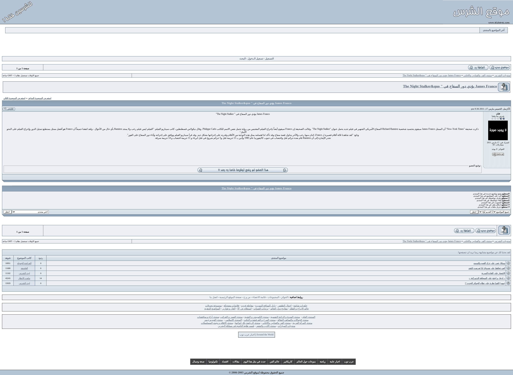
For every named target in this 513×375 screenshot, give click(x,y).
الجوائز (284, 297)
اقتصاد (225, 361)
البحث (242, 58)
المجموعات (273, 297)
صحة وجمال (198, 361)
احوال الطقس (284, 305)
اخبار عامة (335, 361)
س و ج (246, 297)
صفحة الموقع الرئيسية (230, 297)
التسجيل (269, 58)
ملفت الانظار (24, 278)
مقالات (235, 361)
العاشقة (24, 268)
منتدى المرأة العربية (302, 323)
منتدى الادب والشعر (266, 326)
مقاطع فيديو (247, 305)
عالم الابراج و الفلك (299, 308)
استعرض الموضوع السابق (39, 98)
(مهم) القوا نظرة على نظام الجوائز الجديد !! (485, 283)
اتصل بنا (213, 297)
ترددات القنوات (260, 308)
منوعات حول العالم (306, 361)
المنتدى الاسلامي (233, 320)
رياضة (323, 361)
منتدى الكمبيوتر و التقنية (256, 317)
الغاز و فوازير (228, 308)
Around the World (265, 334)
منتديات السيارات (286, 326)
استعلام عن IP (244, 308)
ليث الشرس (24, 273)
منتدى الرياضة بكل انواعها (247, 323)
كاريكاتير (288, 361)
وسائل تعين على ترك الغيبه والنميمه (489, 263)
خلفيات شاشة (300, 305)
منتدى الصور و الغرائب (231, 317)
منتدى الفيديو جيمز (213, 320)
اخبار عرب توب (247, 334)
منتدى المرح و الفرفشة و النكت (260, 320)
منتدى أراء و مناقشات (208, 317)
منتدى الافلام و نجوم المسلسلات (217, 323)
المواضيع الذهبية (212, 308)
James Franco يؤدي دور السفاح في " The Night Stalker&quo (432, 75)
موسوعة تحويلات (213, 305)
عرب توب (349, 361)
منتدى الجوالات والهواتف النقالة (293, 320)
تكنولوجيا (213, 361)
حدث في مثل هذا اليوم (254, 361)
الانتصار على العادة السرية (493, 273)
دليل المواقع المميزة (265, 305)
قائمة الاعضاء (259, 297)
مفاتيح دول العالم (279, 308)
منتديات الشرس (502, 75)
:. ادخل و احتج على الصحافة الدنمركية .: (487, 278)
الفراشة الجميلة (24, 263)
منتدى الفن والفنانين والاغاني (477, 75)
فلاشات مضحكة (231, 305)
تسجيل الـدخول (255, 58)
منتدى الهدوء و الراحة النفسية (285, 317)
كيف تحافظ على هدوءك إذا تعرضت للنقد (487, 268)
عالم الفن (274, 361)
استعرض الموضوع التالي (14, 98)
